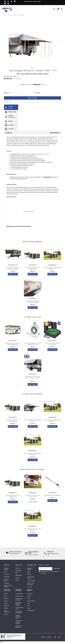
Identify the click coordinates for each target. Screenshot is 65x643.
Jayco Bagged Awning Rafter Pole (52, 495)
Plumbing (6, 598)
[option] (32, 42)
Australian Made (19, 593)
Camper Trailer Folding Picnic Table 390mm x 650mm (32, 301)
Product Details (10, 107)
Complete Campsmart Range (18, 617)
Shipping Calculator (11, 116)
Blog (17, 573)
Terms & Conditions (54, 571)
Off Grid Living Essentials (19, 626)
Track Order (6, 576)
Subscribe (6, 583)
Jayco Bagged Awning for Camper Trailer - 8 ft (32, 420)
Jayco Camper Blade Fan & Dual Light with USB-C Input (33, 343)
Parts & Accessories (7, 611)
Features (11, 129)
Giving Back (18, 570)
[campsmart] (7, 9)
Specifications (54, 133)
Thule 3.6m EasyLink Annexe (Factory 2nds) (33, 496)
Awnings (6, 600)
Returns (29, 572)
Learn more (42, 84)
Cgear (28, 598)
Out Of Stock (32, 502)
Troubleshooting (31, 580)
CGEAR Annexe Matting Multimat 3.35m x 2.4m (52, 343)
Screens (6, 593)
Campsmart (29, 593)
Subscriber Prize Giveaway (7, 586)
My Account (6, 574)
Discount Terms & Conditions (30, 583)
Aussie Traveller (30, 600)
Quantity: (7, 92)
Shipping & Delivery (29, 569)
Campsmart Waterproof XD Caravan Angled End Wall (14, 636)
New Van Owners (19, 596)
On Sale (6, 614)
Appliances (6, 605)
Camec (28, 608)
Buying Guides (19, 575)
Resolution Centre (6, 580)
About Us (18, 568)
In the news (29, 586)
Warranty (11, 125)
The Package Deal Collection (19, 612)
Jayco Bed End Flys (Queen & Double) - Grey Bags (13, 268)
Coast (28, 605)
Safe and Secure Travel (19, 608)
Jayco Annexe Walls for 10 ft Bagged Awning (13, 496)
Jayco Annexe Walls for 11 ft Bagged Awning (33, 268)
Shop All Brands (30, 610)
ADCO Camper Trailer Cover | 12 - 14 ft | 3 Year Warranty (13, 343)
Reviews (10, 121)
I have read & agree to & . (49, 572)
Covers (5, 596)
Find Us (5, 572)
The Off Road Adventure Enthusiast (19, 622)
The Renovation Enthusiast (19, 599)
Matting (5, 603)
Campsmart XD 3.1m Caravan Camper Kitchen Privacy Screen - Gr (33, 378)
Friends (17, 577)
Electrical (6, 608)
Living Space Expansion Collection (18, 604)
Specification (12, 112)
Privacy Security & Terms (30, 577)
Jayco (32, 67)
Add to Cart (32, 98)
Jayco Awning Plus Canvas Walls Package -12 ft (32, 454)
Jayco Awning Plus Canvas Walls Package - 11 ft (52, 268)
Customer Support (6, 569)
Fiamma (29, 596)
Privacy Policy (43, 573)
